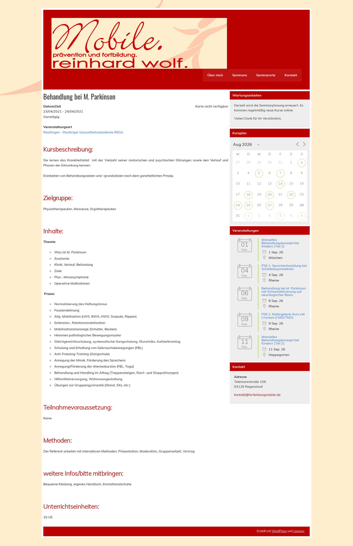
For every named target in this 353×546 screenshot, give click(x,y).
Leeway (298, 531)
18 (248, 194)
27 (270, 205)
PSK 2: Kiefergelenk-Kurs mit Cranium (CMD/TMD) (283, 315)
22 (291, 194)
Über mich (215, 75)
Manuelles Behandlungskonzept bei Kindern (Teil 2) (280, 243)
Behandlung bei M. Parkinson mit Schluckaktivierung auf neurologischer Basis (283, 291)
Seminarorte (265, 75)
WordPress (279, 531)
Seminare (239, 75)
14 (280, 184)
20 (270, 194)
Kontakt (291, 75)
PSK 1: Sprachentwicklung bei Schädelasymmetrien (284, 267)
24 (238, 205)
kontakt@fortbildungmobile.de (257, 395)
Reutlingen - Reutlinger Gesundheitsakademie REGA (83, 132)
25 (248, 205)
